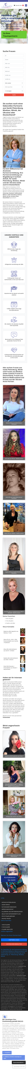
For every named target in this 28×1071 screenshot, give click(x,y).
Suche (14, 95)
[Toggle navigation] (26, 5)
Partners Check (14, 940)
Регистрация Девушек (8, 916)
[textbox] (14, 87)
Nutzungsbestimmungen (9, 907)
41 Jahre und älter (10, 623)
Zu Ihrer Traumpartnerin (10, 34)
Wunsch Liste (19, 5)
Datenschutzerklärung (9, 902)
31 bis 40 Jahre (9, 621)
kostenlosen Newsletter (14, 944)
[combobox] (14, 87)
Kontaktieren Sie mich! (9, 878)
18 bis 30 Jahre (9, 618)
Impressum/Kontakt (7, 909)
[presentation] (4, 26)
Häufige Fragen (6, 918)
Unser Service (6, 904)
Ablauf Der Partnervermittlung (11, 914)
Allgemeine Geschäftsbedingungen (12, 911)
